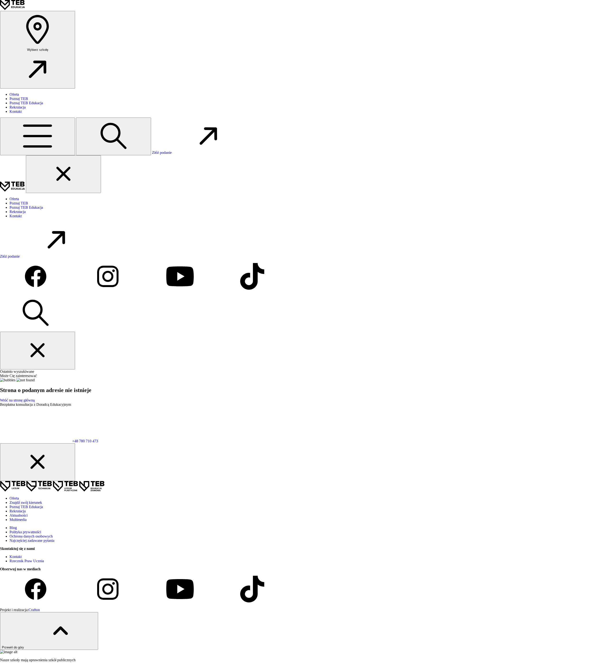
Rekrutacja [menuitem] (18, 107)
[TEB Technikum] (39, 490)
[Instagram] (108, 293)
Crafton (34, 610)
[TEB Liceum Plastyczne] (66, 490)
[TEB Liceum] (13, 490)
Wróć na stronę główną (17, 400)
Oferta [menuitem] (14, 94)
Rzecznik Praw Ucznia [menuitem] (27, 561)
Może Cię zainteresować (18, 376)
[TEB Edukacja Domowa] (91, 490)
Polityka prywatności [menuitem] (25, 532)
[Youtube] (180, 293)
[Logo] (12, 9)
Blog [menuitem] (13, 528)
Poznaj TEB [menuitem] (19, 99)
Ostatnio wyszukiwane (17, 371)
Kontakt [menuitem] (16, 111)
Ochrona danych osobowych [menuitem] (31, 536)
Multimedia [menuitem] (18, 520)
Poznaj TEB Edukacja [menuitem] (26, 103)
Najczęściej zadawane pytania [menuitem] (32, 540)
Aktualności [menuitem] (19, 515)
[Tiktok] (252, 293)
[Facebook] (36, 293)
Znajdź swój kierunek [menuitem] (26, 503)
